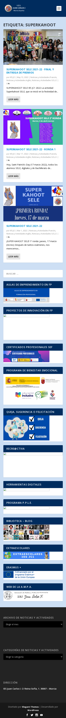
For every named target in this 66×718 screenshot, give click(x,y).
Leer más (13, 99)
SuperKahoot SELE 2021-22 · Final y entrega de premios (30, 71)
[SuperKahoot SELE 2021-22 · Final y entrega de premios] (33, 47)
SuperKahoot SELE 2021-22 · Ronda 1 (31, 149)
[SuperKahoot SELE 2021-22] (33, 203)
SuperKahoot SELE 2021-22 (24, 226)
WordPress (33, 710)
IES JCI (12, 77)
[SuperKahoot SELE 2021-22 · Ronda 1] (33, 127)
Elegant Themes (30, 706)
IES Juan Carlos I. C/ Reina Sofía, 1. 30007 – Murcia (29, 688)
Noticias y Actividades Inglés (18, 80)
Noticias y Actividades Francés (43, 77)
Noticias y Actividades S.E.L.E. (44, 80)
